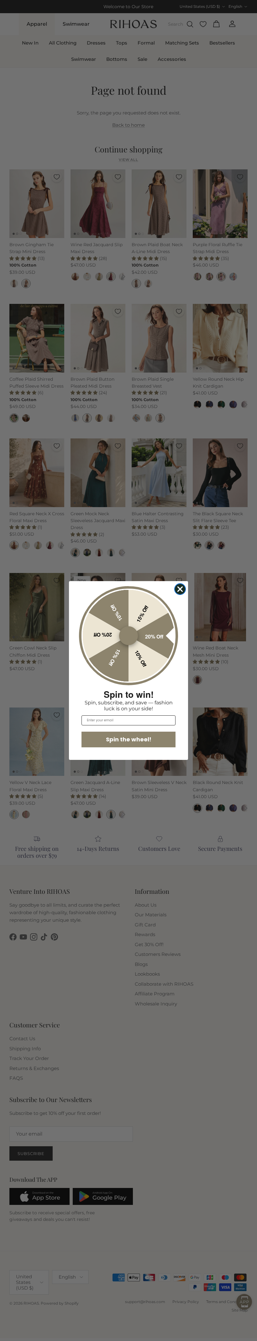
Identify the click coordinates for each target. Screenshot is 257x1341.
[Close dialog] (180, 589)
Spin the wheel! (128, 739)
